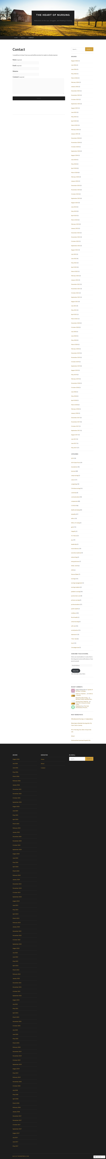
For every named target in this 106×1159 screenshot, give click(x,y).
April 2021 (74, 314)
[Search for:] (82, 49)
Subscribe (75, 670)
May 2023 (74, 211)
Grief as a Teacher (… (81, 693)
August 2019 (74, 370)
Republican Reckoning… (82, 697)
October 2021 (75, 293)
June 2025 (74, 112)
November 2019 (75, 357)
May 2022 (74, 262)
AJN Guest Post (75, 462)
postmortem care (75, 596)
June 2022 (74, 258)
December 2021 (75, 284)
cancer (73, 479)
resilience (73, 613)
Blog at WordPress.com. (21, 1156)
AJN (72, 458)
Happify (73, 531)
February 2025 (75, 129)
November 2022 (75, 237)
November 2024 (75, 142)
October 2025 (75, 99)
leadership (74, 544)
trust (72, 643)
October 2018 (75, 387)
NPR (72, 570)
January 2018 (74, 413)
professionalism (75, 604)
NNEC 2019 (74, 565)
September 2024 (75, 151)
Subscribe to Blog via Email (79, 653)
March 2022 (74, 271)
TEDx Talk (74, 639)
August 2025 (74, 108)
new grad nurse (75, 561)
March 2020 (74, 344)
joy (72, 540)
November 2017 (75, 422)
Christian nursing (75, 488)
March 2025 (74, 125)
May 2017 (74, 447)
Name (17, 60)
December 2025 (75, 91)
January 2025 (74, 134)
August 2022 (74, 250)
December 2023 (75, 185)
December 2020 (75, 323)
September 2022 (75, 245)
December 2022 (75, 232)
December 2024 (75, 138)
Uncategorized (75, 647)
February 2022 (75, 275)
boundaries (74, 467)
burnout (73, 471)
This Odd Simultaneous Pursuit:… (82, 706)
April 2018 (74, 400)
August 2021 (74, 301)
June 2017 (74, 443)
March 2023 (74, 220)
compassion (74, 501)
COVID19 (74, 505)
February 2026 (75, 82)
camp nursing (74, 475)
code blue (73, 492)
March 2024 (74, 172)
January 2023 (74, 228)
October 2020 (75, 327)
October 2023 (75, 194)
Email (17, 65)
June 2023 (74, 207)
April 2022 (74, 267)
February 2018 (75, 409)
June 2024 (74, 159)
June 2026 (74, 69)
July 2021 (73, 305)
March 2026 (74, 78)
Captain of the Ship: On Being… (84, 690)
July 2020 (73, 331)
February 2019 (75, 379)
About (23, 37)
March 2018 (74, 404)
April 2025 (74, 121)
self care (73, 626)
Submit (39, 98)
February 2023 (75, 224)
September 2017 (75, 430)
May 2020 (74, 340)
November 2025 (75, 95)
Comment (18, 77)
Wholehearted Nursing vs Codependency (82, 719)
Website (15, 71)
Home (16, 37)
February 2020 (75, 348)
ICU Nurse (74, 535)
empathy (73, 514)
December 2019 (75, 353)
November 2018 (75, 383)
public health (74, 608)
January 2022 (74, 280)
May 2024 (74, 164)
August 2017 (74, 434)
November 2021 (75, 288)
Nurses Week (74, 574)
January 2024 (74, 181)
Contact (31, 37)
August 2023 (74, 202)
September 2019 (75, 366)
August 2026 (74, 60)
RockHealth (74, 617)
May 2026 (74, 73)
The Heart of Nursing (53, 15)
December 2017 (75, 417)
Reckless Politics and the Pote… (84, 699)
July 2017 (73, 439)
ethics (72, 518)
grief (72, 527)
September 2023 (75, 198)
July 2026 (73, 65)
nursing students (75, 587)
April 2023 (74, 215)
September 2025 (75, 103)
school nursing (75, 621)
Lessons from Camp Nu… (82, 701)
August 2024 (74, 155)
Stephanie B (79, 706)
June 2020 (74, 336)
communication (75, 497)
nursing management (76, 583)
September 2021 (75, 297)
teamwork (74, 634)
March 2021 (74, 318)
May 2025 (74, 116)
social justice (74, 630)
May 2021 (74, 310)
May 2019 (74, 374)
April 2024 (74, 168)
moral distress (75, 548)
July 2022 (73, 254)
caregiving (74, 484)
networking (74, 557)
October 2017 (75, 426)
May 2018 (74, 396)
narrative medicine (76, 552)
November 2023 (75, 189)
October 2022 (75, 241)
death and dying (75, 510)
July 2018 (73, 391)
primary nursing (75, 600)
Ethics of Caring (75, 522)
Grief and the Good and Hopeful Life (80, 740)
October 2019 (75, 361)
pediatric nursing (75, 591)
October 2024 (75, 146)
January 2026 (74, 86)
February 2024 (75, 177)
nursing (73, 578)
